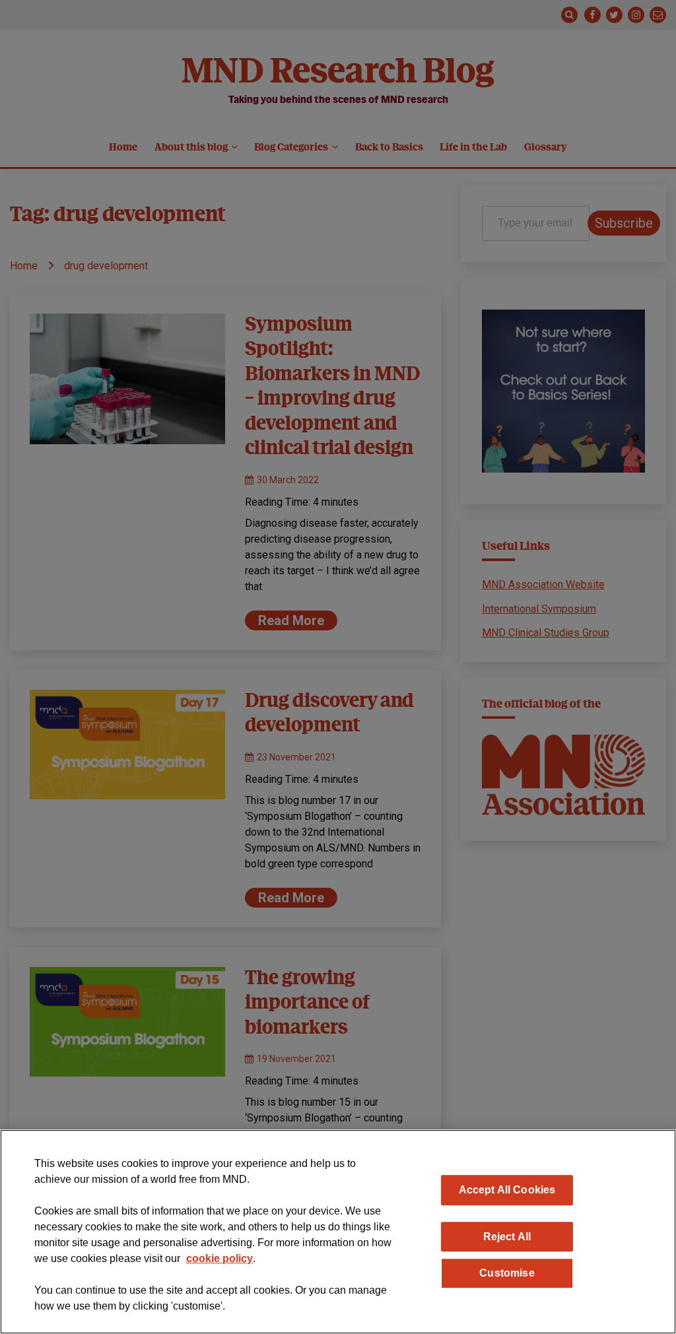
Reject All (507, 1236)
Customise (506, 1273)
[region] (338, 1231)
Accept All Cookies (507, 1189)
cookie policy (219, 1258)
